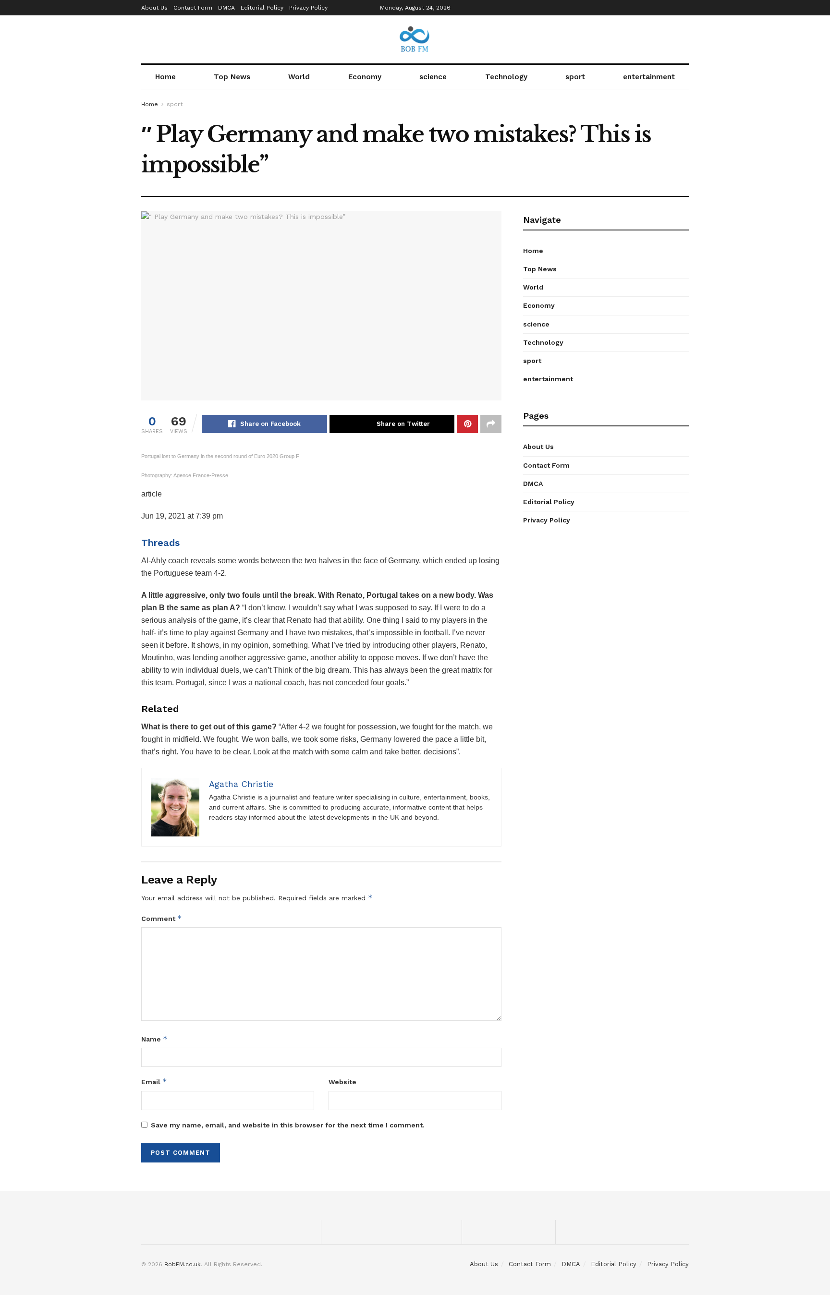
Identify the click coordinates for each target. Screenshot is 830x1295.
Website (342, 1082)
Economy (364, 77)
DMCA (226, 7)
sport (575, 77)
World (299, 77)
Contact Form (192, 7)
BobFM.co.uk (182, 1264)
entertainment (649, 77)
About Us (154, 7)
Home (165, 77)
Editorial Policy (262, 7)
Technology (506, 77)
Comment (161, 918)
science (433, 77)
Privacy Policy (308, 7)
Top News (232, 77)
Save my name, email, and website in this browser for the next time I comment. (288, 1125)
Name (154, 1038)
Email (154, 1081)
